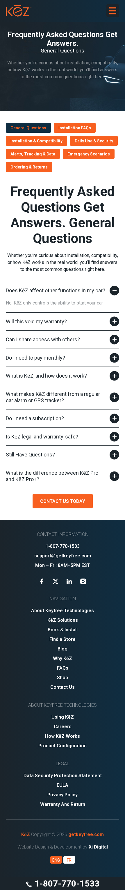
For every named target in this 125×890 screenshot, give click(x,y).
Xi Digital (98, 847)
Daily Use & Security (94, 141)
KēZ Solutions (62, 620)
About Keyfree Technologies (62, 610)
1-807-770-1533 (66, 883)
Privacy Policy (62, 794)
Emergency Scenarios (88, 154)
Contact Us (62, 687)
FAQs (62, 668)
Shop (62, 677)
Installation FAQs (74, 128)
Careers (63, 726)
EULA (62, 785)
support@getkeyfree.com (62, 556)
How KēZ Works (62, 736)
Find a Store (62, 639)
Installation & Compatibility (36, 141)
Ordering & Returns (29, 167)
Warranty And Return (62, 804)
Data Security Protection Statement (63, 775)
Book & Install (63, 629)
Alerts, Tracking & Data (32, 154)
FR (69, 860)
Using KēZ (62, 717)
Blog (62, 649)
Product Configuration (62, 745)
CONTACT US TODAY (62, 501)
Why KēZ (62, 658)
